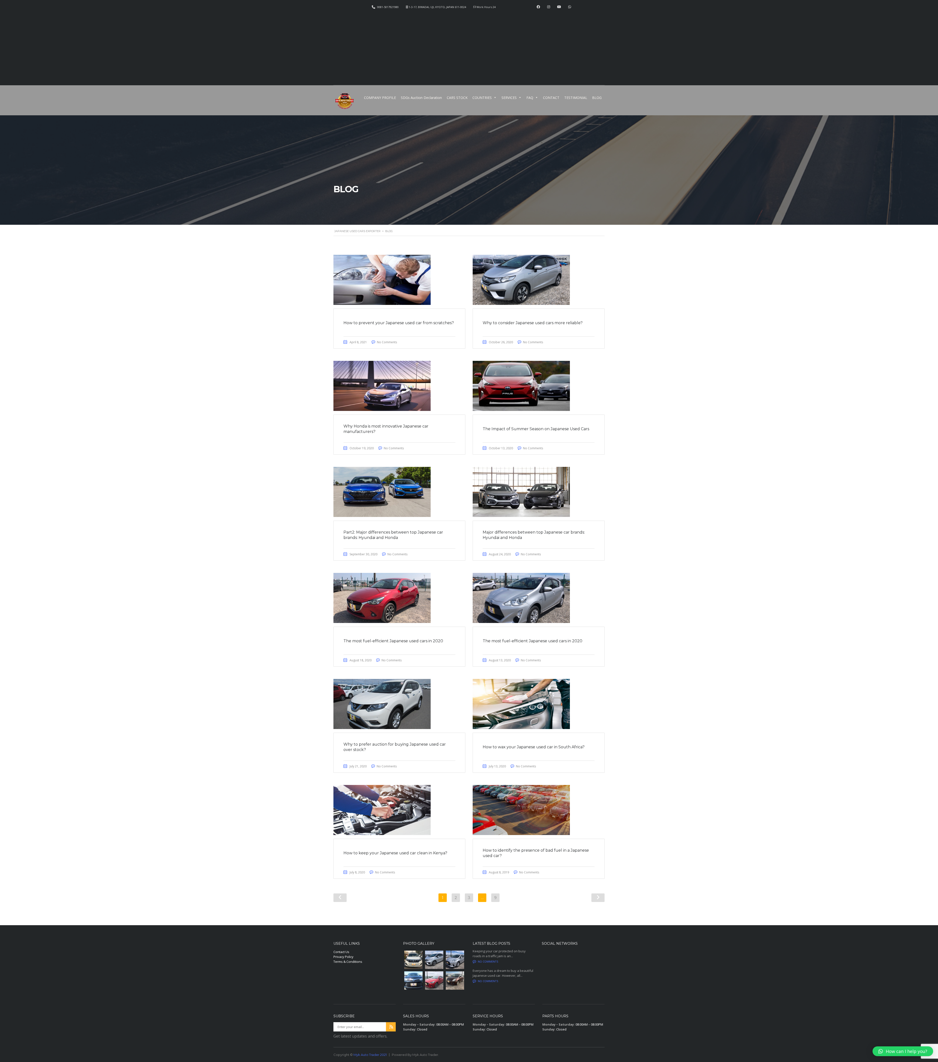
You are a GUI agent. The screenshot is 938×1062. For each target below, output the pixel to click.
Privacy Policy (343, 957)
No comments (488, 961)
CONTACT (551, 97)
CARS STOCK (457, 97)
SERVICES (509, 97)
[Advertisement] (469, 45)
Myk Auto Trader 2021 (370, 1055)
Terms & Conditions (347, 961)
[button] (903, 1051)
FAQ (529, 97)
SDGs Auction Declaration (421, 97)
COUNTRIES (482, 97)
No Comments (387, 342)
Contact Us (341, 952)
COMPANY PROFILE (380, 97)
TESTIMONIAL (575, 97)
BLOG (597, 97)
